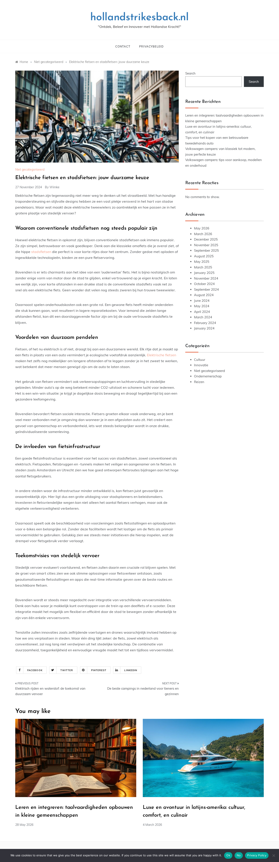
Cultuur (199, 360)
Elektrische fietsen (161, 355)
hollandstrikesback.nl (139, 17)
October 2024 (204, 284)
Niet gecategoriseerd (29, 169)
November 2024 (206, 278)
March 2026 (203, 234)
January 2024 (204, 328)
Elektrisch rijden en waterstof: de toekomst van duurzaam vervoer (50, 691)
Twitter (66, 670)
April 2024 (202, 312)
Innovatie (201, 365)
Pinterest (99, 670)
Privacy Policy (256, 855)
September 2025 (206, 250)
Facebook (35, 670)
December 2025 (206, 239)
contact (122, 46)
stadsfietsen (41, 251)
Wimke (54, 187)
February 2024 (205, 323)
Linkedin (130, 670)
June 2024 (201, 301)
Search (190, 73)
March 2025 (203, 267)
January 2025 (204, 273)
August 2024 (204, 295)
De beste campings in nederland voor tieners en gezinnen (143, 691)
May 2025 (201, 262)
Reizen (199, 382)
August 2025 (204, 256)
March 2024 (203, 317)
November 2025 (206, 245)
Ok (228, 855)
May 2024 (201, 306)
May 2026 (201, 228)
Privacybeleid (151, 46)
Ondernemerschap (208, 376)
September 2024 (206, 289)
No (239, 855)
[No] (273, 855)
